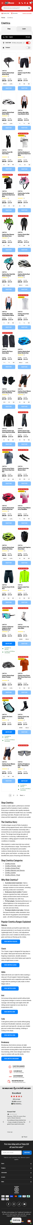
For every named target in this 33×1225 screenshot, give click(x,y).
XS (19, 84)
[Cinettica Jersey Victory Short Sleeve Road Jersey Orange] (24, 665)
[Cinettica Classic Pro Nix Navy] (8, 576)
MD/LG (5, 84)
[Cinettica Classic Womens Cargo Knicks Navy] (8, 753)
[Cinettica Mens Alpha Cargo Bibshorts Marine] (8, 303)
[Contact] (22, 3)
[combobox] (16, 8)
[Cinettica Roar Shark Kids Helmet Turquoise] (8, 263)
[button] (8, 76)
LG (29, 479)
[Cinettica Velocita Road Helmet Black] (8, 62)
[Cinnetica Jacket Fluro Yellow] (24, 576)
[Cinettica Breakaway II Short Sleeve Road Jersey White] (24, 141)
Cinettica (4, 71)
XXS (20, 164)
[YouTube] (24, 1204)
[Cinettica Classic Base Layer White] (24, 303)
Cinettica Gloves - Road (12, 875)
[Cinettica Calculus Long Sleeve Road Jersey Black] (8, 420)
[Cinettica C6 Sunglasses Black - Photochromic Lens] (24, 753)
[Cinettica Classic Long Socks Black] (24, 706)
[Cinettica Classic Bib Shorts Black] (8, 141)
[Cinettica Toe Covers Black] (8, 706)
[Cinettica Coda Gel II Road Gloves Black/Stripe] (8, 380)
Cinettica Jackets (10, 872)
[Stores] (24, 3)
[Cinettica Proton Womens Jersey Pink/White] (24, 497)
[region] (16, 1122)
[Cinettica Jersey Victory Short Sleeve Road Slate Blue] (8, 458)
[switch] (28, 43)
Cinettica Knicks (10, 863)
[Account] (27, 3)
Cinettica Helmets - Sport (13, 866)
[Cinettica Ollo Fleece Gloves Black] (8, 341)
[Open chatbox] (29, 1221)
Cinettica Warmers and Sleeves (15, 870)
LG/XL (11, 84)
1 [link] (10, 795)
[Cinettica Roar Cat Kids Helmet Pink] (24, 182)
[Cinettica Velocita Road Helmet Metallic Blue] (24, 341)
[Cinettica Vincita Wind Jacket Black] (24, 224)
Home (3, 17)
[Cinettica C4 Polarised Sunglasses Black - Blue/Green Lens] (8, 616)
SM (24, 84)
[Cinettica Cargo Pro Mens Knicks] (24, 62)
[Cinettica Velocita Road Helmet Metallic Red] (8, 497)
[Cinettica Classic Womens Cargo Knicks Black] (24, 380)
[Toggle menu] (2, 3)
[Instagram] (14, 1204)
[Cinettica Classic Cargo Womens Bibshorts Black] (24, 420)
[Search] (29, 8)
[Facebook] (9, 1204)
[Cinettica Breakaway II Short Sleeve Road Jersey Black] (8, 182)
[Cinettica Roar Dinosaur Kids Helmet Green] (8, 224)
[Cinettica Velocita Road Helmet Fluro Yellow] (8, 536)
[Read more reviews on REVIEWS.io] (16, 1104)
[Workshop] (19, 3)
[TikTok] (19, 1204)
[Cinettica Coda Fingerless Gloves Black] (24, 536)
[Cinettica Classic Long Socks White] (24, 616)
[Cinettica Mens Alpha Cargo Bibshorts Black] (24, 101)
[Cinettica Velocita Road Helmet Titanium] (8, 665)
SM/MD (21, 639)
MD (29, 84)
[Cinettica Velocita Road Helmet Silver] (24, 263)
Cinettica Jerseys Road (12, 868)
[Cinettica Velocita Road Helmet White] (8, 101)
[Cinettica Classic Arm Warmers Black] (24, 458)
